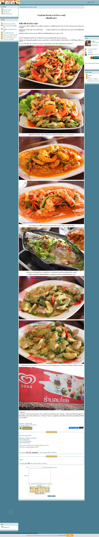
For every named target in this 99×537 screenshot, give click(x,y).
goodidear (90, 75)
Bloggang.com (6, 527)
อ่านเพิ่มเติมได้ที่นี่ (61, 535)
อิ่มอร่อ (5, 9)
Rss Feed (90, 51)
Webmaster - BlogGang (93, 78)
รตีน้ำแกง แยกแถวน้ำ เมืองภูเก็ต (10, 35)
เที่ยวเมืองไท (6, 11)
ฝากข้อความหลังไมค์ (92, 49)
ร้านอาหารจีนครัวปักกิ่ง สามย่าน (9, 37)
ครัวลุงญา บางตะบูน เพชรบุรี (9, 23)
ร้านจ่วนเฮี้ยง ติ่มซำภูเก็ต (8, 33)
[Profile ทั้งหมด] (94, 45)
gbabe (26, 463)
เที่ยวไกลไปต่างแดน (7, 13)
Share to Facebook (74, 427)
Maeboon (24, 452)
